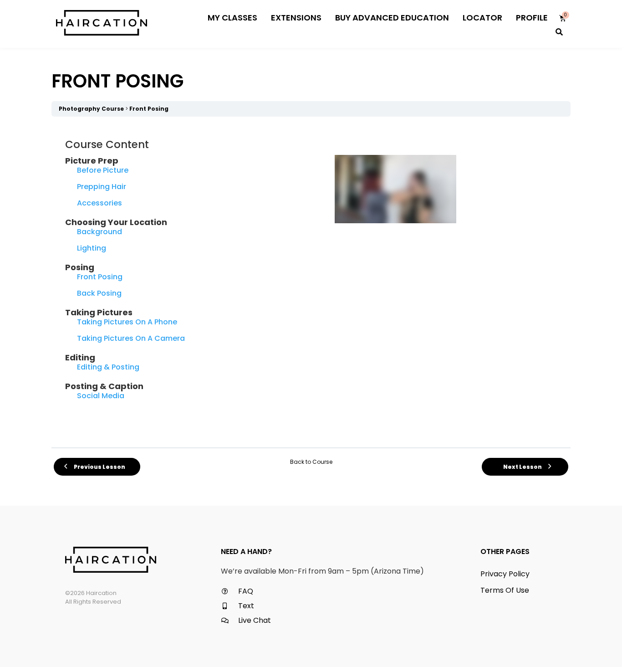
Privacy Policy (505, 574)
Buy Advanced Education (392, 17)
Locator (482, 17)
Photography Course (91, 109)
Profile (532, 17)
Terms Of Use (504, 590)
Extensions (296, 17)
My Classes (232, 17)
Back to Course (311, 462)
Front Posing (148, 109)
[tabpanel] (311, 282)
